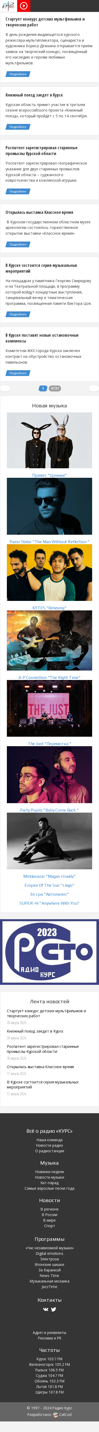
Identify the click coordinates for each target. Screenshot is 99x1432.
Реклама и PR (49, 1338)
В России (49, 1214)
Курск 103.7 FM (49, 1358)
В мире (49, 1220)
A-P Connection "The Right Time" (49, 677)
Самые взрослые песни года (49, 1188)
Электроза (49, 1258)
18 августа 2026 (16, 1058)
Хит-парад (49, 1182)
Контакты (49, 1300)
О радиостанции (49, 1150)
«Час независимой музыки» (50, 1247)
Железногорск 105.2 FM (49, 1364)
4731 (55, 388)
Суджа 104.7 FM (49, 1375)
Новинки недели (49, 1171)
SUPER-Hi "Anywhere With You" (50, 903)
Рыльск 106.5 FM (49, 1369)
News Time (49, 1275)
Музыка (49, 1163)
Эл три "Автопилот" (49, 894)
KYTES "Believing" (49, 607)
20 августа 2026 (16, 1022)
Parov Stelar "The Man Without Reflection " (49, 541)
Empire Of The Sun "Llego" (49, 885)
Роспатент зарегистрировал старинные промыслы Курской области (41, 150)
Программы (49, 1239)
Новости (49, 1200)
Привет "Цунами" (49, 475)
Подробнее (18, 74)
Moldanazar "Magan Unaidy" (49, 876)
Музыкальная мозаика (49, 1281)
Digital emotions (49, 1253)
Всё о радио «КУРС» (49, 1131)
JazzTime (49, 1286)
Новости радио (49, 1145)
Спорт (49, 1225)
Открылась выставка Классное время (39, 212)
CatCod (65, 1414)
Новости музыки (49, 1177)
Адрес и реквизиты (49, 1332)
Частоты (49, 1350)
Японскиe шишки (49, 1264)
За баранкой (50, 1269)
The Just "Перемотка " (50, 743)
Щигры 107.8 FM (50, 1392)
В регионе (50, 1209)
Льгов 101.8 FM (49, 1386)
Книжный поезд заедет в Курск (34, 95)
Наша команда (50, 1139)
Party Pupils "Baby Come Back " (49, 810)
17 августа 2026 (16, 1073)
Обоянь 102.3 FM (49, 1380)
